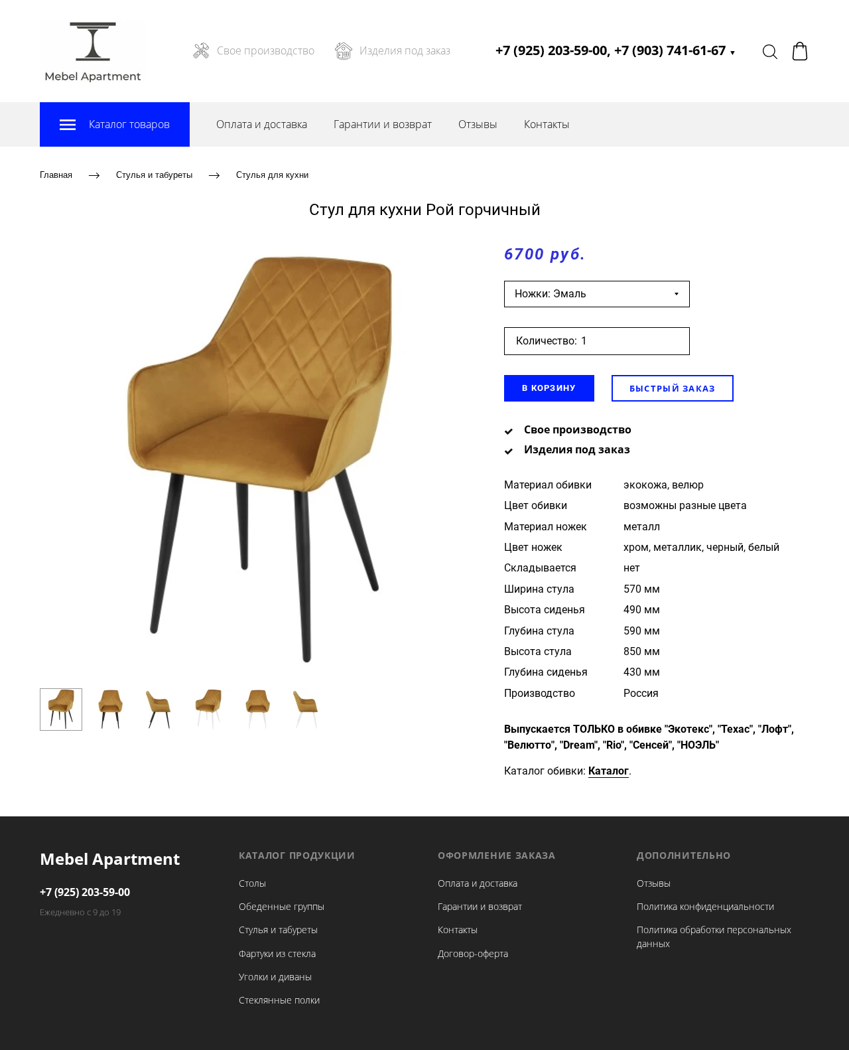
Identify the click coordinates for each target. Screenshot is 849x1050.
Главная (56, 175)
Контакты (547, 124)
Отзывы (477, 124)
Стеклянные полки (279, 1000)
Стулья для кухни (272, 175)
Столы (252, 883)
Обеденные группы (281, 906)
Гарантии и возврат (383, 124)
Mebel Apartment (110, 858)
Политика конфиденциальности (705, 906)
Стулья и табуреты (154, 175)
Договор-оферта (473, 953)
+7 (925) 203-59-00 (85, 892)
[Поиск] (770, 51)
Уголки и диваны (275, 976)
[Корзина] (800, 51)
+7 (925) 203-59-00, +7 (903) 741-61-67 (615, 50)
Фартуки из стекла (277, 953)
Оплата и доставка (261, 124)
